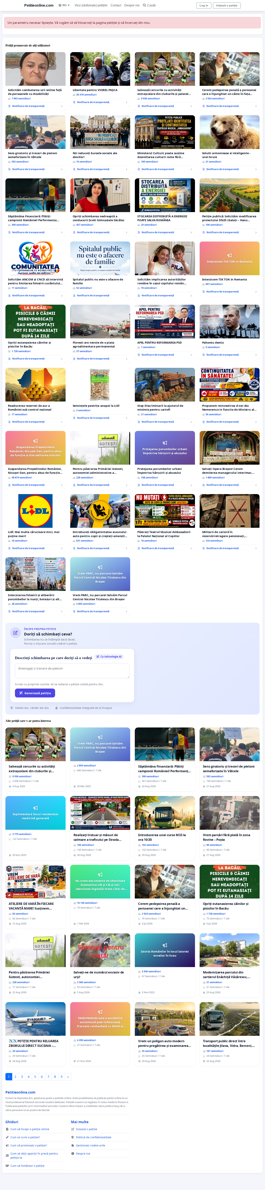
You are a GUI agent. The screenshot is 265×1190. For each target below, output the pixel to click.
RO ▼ (66, 5)
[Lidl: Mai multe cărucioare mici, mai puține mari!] (35, 523)
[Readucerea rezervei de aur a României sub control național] (35, 397)
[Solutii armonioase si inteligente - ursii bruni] (230, 144)
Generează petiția (37, 693)
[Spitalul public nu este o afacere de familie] (100, 271)
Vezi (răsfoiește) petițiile (91, 5)
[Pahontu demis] (230, 332)
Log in (204, 5)
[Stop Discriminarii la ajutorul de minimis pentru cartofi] (165, 397)
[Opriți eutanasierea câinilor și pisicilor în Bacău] (35, 334)
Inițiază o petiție (226, 5)
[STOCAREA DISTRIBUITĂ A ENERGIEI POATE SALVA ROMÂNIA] (165, 207)
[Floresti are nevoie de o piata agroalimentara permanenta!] (100, 334)
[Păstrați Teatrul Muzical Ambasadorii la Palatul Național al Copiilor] (165, 523)
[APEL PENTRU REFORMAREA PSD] (165, 332)
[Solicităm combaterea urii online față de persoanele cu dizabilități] (35, 81)
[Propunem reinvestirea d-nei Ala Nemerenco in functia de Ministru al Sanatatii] (230, 397)
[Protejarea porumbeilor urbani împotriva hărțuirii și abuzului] (165, 460)
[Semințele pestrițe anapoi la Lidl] (100, 395)
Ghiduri (11, 1121)
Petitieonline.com (39, 5)
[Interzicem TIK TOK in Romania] (230, 269)
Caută (151, 5)
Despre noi (131, 5)
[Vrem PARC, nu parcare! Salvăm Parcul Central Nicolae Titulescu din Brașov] (100, 586)
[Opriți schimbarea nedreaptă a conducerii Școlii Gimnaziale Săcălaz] (100, 207)
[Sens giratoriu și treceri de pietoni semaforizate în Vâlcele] (35, 144)
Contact (116, 5)
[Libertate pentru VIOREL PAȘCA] (100, 79)
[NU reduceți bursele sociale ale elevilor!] (100, 144)
